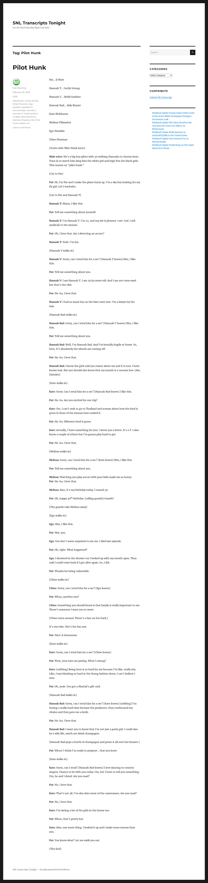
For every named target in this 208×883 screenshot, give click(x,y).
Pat (33, 120)
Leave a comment (22, 127)
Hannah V (18, 113)
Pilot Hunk (29, 67)
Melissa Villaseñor (21, 120)
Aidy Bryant (18, 101)
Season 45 (24, 123)
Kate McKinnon (28, 117)
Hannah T (31, 110)
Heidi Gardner (31, 113)
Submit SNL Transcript (161, 97)
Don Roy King (19, 88)
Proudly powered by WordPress (55, 869)
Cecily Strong (31, 101)
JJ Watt (16, 117)
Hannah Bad (19, 110)
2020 (15, 96)
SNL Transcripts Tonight (39, 22)
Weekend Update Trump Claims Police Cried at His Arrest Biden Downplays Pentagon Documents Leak (173, 116)
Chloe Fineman (20, 104)
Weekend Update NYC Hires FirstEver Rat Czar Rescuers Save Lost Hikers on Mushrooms (172, 125)
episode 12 (27, 107)
